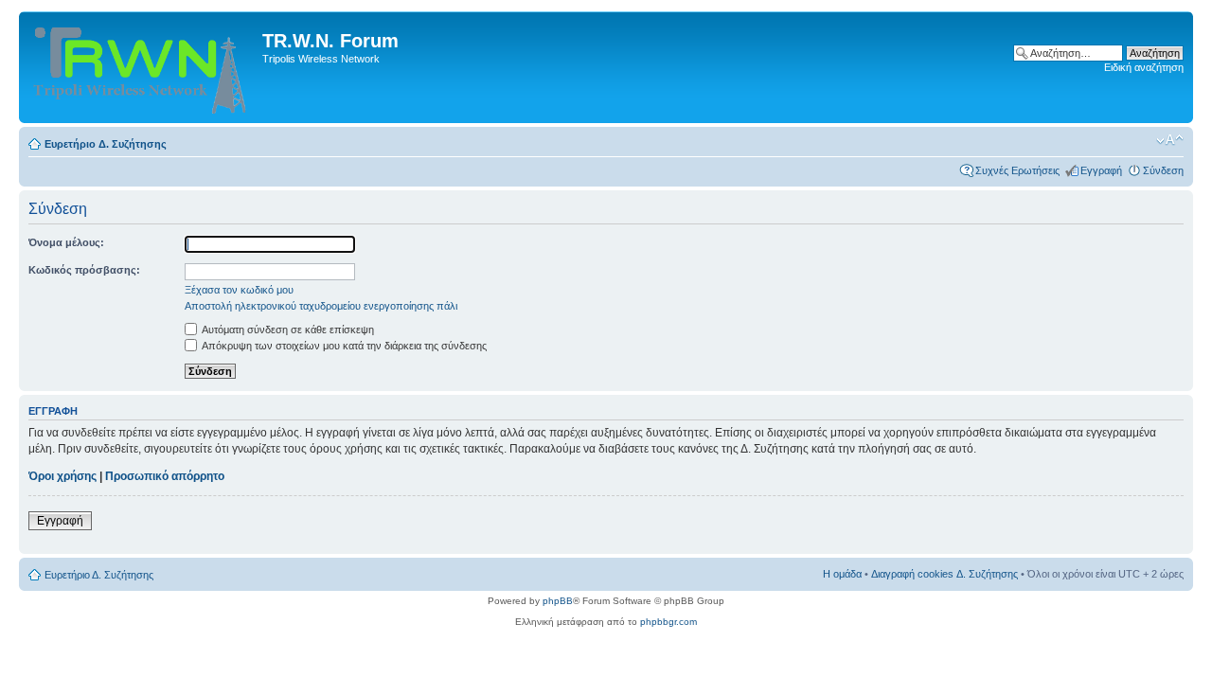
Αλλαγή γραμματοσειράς (1170, 140)
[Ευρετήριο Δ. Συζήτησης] (143, 67)
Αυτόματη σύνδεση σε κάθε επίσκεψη (287, 329)
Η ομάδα (842, 573)
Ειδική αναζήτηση (1144, 67)
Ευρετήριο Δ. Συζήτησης (106, 144)
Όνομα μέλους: (66, 242)
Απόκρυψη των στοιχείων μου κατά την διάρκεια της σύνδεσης (343, 345)
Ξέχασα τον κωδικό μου (239, 289)
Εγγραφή (1101, 170)
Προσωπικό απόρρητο (164, 476)
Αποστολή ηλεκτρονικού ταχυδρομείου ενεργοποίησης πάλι (321, 306)
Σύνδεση (1163, 170)
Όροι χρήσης (62, 476)
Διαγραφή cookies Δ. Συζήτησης (944, 573)
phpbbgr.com (668, 621)
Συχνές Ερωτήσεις (1017, 170)
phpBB (558, 601)
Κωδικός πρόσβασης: (84, 270)
